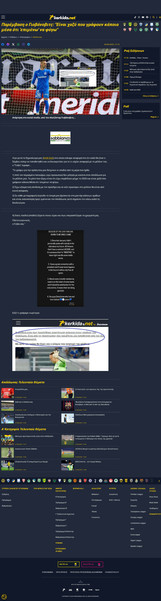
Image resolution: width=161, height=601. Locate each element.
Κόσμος (134, 506)
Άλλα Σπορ (96, 488)
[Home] (62, 17)
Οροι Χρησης (61, 572)
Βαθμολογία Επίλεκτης (65, 537)
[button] (2, 45)
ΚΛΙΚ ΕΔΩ (48, 158)
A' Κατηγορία (25, 37)
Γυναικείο (96, 517)
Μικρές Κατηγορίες (61, 489)
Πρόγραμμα (6, 500)
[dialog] (4, 597)
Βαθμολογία (7, 506)
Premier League (137, 494)
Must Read (153, 503)
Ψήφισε (154, 117)
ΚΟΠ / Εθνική (114, 500)
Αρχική (4, 37)
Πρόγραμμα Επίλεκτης (65, 531)
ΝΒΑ (132, 529)
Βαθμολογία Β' (61, 508)
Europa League (136, 517)
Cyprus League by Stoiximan (15, 488)
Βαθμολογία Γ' (61, 526)
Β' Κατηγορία (61, 497)
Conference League (138, 523)
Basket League (136, 546)
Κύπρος (112, 488)
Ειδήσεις (13, 37)
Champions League (138, 512)
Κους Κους (153, 497)
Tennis (94, 512)
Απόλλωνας (37, 37)
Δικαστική (113, 494)
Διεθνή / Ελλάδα (138, 488)
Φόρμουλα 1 (78, 488)
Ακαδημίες (153, 508)
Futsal (94, 506)
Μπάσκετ (95, 494)
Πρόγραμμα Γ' (61, 520)
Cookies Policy (112, 572)
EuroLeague (135, 535)
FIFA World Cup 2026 (43, 488)
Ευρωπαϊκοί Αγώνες (61, 550)
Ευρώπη (134, 500)
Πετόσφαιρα (97, 500)
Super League (136, 540)
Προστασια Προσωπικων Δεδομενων (86, 572)
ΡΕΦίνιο (59, 543)
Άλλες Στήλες (152, 489)
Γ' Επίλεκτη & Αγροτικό (65, 514)
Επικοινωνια (47, 572)
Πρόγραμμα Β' (61, 503)
